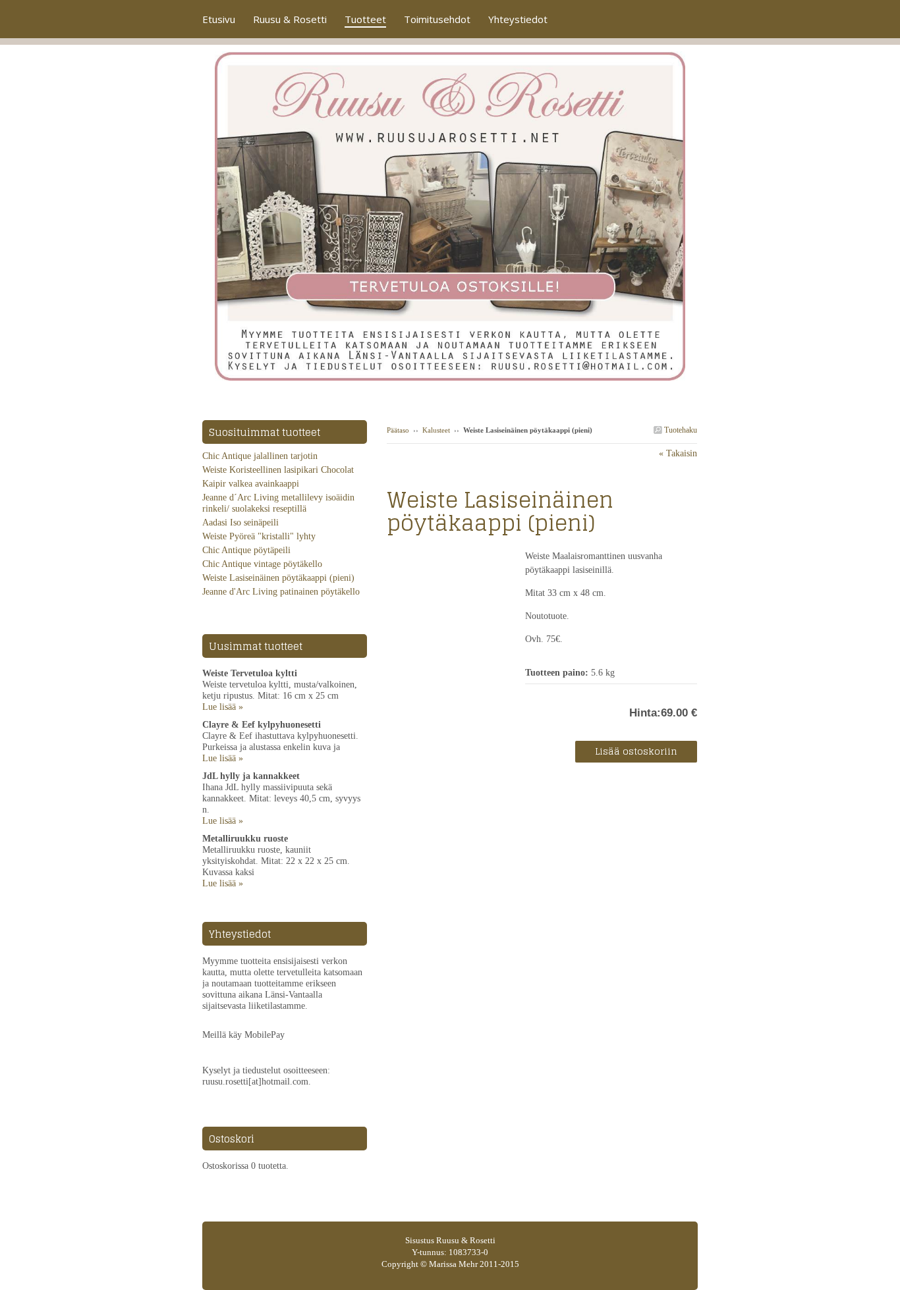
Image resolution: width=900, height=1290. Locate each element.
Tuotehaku (679, 430)
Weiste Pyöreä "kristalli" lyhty (259, 536)
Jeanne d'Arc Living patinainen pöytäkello (281, 592)
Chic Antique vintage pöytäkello (262, 564)
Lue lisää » (222, 707)
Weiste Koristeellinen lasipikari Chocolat (278, 470)
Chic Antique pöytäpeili (246, 550)
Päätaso (398, 430)
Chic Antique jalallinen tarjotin (260, 456)
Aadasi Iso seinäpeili (240, 522)
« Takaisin (678, 453)
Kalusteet (437, 430)
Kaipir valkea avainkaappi (250, 484)
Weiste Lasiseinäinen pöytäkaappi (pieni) (278, 578)
